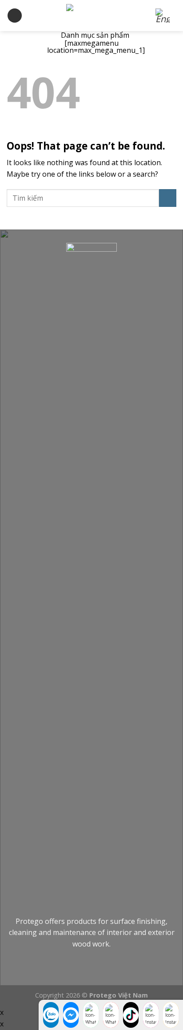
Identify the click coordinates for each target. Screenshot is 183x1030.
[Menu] (15, 15)
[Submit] (167, 197)
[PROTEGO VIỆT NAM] (91, 15)
